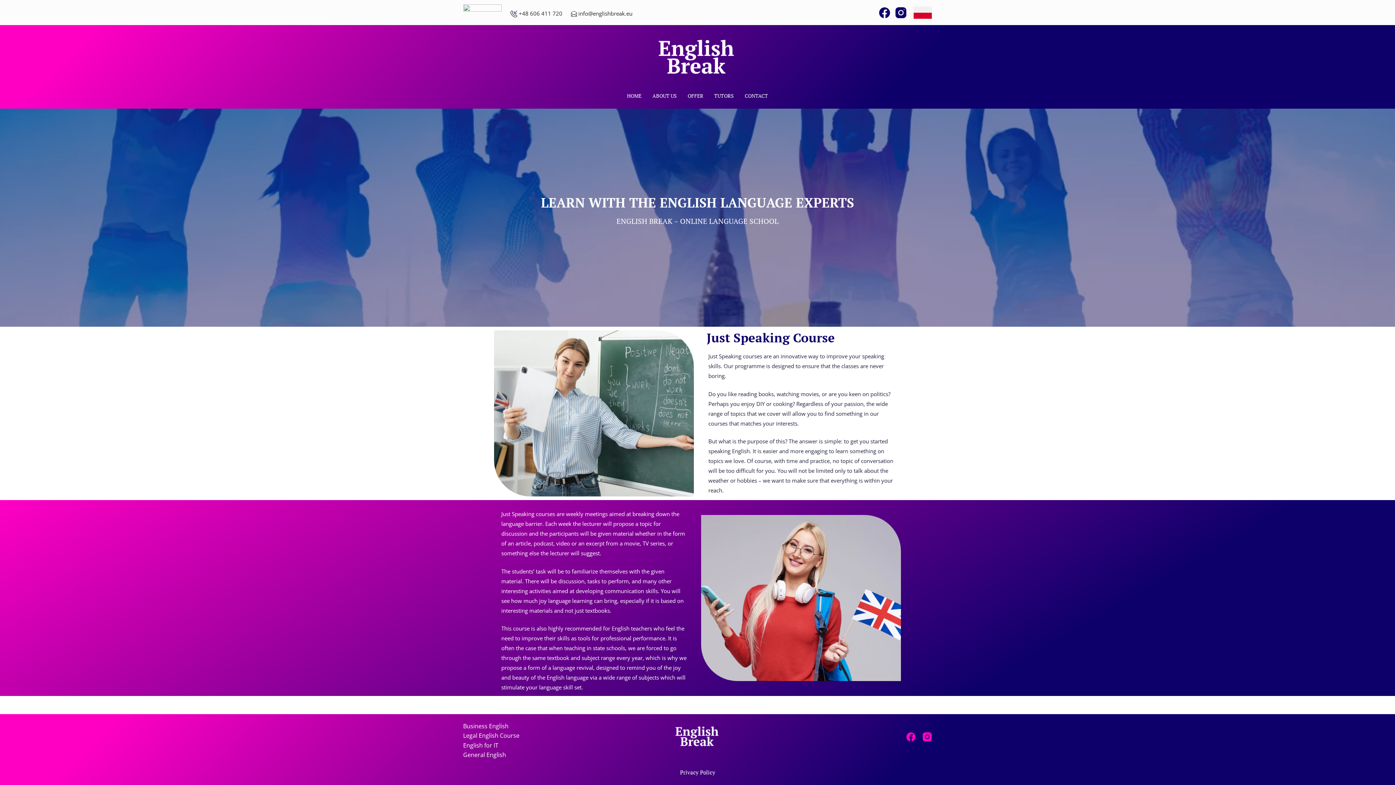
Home (634, 95)
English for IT (480, 745)
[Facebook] (884, 12)
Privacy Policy (697, 772)
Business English (486, 726)
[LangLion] (482, 13)
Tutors (724, 95)
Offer (695, 95)
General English (484, 755)
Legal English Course (491, 736)
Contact (756, 95)
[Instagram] (900, 12)
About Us (664, 95)
